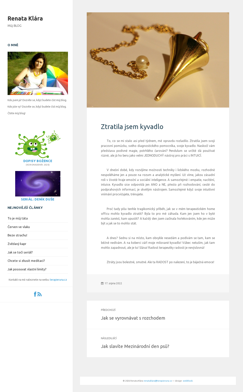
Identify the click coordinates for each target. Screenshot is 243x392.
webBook (188, 381)
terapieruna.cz (58, 279)
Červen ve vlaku (19, 227)
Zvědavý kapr (17, 243)
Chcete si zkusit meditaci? (26, 260)
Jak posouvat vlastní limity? (27, 269)
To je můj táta (18, 218)
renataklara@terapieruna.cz (158, 381)
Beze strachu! (17, 235)
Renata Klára (25, 18)
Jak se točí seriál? (20, 252)
